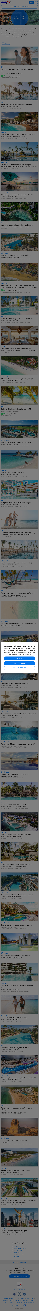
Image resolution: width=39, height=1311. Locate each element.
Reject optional (19, 663)
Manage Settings (19, 668)
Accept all (19, 658)
